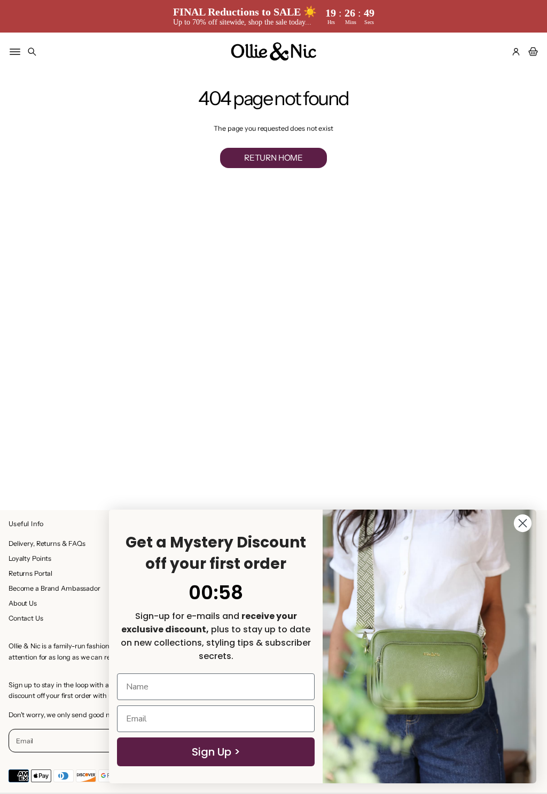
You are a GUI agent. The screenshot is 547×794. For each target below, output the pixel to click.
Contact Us (26, 618)
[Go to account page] (516, 51)
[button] (32, 51)
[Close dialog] (522, 523)
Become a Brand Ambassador (54, 588)
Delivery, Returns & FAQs (47, 543)
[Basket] (531, 51)
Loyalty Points (30, 558)
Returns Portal (30, 573)
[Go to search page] (32, 51)
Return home (273, 158)
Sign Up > (216, 751)
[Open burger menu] (15, 51)
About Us (23, 603)
